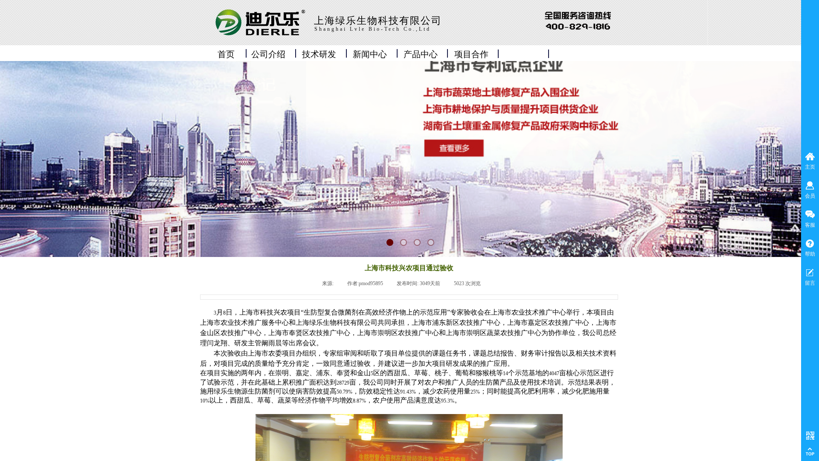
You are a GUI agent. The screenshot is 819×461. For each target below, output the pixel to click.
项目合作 (471, 54)
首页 (226, 54)
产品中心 (421, 54)
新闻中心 (370, 54)
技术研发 (319, 54)
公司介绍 (268, 54)
